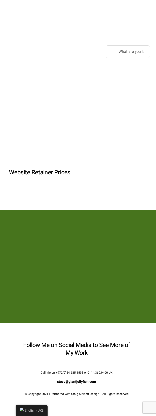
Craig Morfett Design (85, 394)
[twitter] (76, 365)
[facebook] (69, 365)
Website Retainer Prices (39, 172)
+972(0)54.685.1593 (69, 372)
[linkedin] (83, 365)
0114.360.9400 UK (100, 372)
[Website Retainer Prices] (39, 130)
